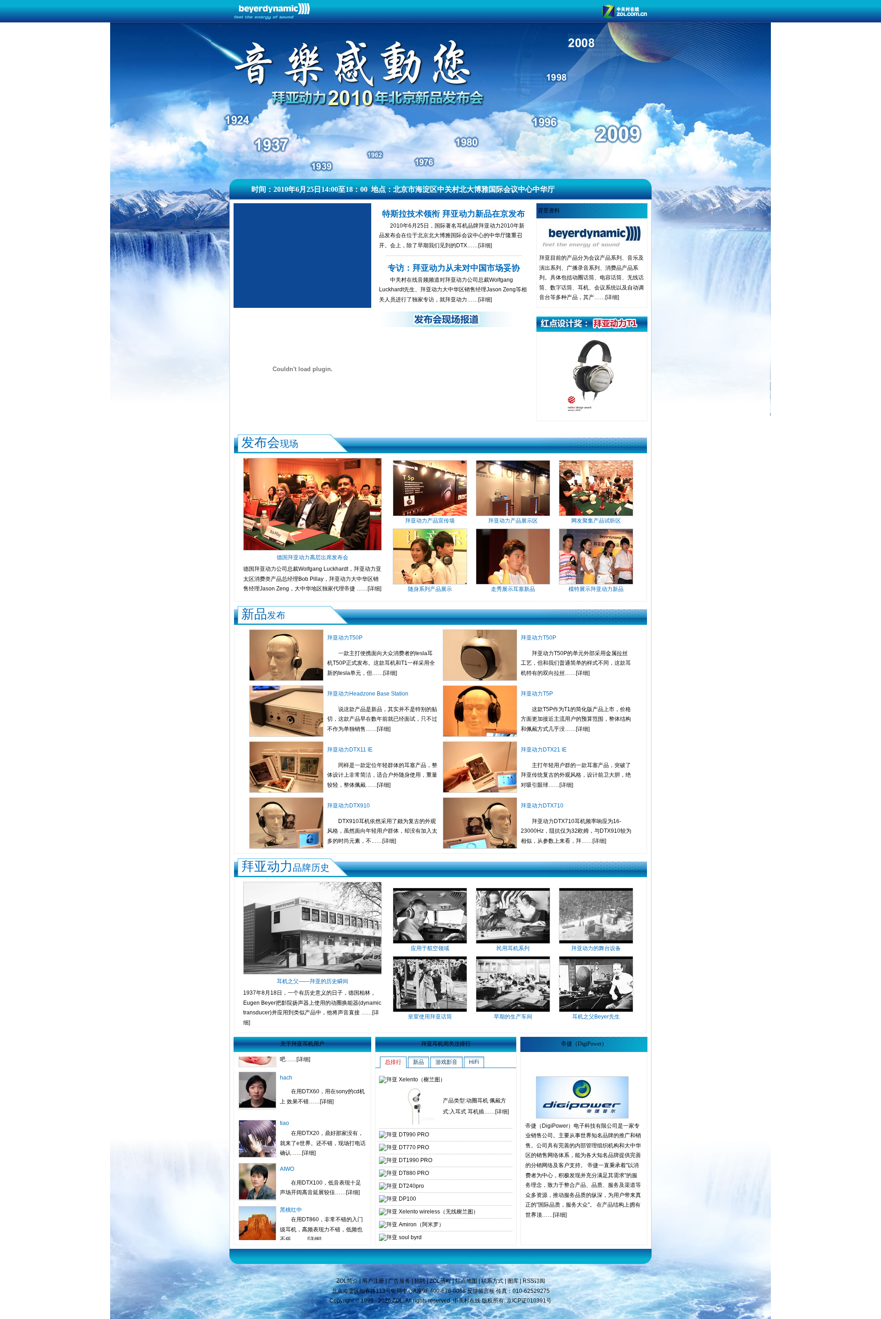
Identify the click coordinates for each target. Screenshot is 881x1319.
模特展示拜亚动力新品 (596, 589)
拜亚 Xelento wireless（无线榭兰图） (432, 1211)
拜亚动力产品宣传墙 (430, 521)
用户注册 (373, 1281)
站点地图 (466, 1281)
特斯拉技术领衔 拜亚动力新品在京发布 (453, 213)
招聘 (419, 1281)
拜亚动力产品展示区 (513, 521)
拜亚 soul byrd (404, 1237)
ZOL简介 (347, 1281)
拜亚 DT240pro (405, 1186)
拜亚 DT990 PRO (407, 1134)
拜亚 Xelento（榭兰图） (416, 1079)
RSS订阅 (534, 1281)
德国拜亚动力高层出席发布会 (312, 557)
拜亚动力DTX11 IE (350, 749)
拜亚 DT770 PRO (407, 1147)
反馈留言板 (481, 1291)
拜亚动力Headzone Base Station (367, 693)
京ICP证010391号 (529, 1300)
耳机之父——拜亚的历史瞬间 (312, 981)
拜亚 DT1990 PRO (409, 1160)
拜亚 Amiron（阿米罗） (415, 1224)
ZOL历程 (440, 1281)
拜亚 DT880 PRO (407, 1173)
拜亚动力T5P (537, 693)
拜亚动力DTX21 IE (544, 749)
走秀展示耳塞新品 (513, 589)
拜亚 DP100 (401, 1199)
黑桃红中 (291, 1160)
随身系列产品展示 (430, 589)
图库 (513, 1281)
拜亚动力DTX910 (348, 805)
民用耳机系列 (513, 948)
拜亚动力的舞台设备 (596, 948)
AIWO (287, 1119)
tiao (284, 1073)
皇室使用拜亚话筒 (430, 1016)
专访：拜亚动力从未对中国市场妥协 (454, 268)
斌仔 (285, 1205)
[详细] (485, 245)
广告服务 (399, 1281)
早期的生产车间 (513, 1016)
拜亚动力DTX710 (542, 805)
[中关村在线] (624, 16)
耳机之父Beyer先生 (596, 1016)
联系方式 (492, 1281)
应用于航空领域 (430, 948)
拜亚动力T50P (344, 637)
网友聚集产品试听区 (596, 521)
